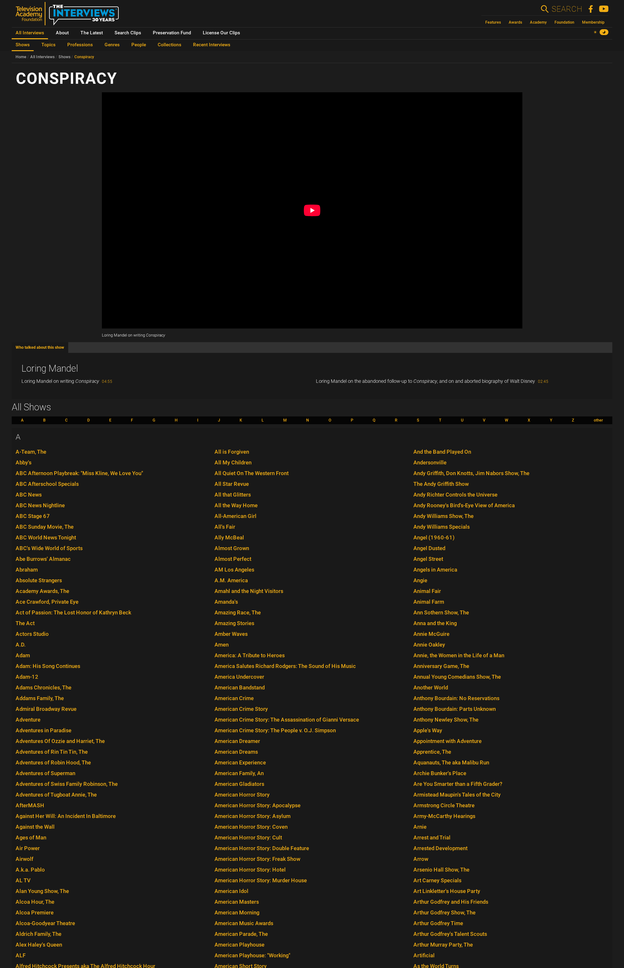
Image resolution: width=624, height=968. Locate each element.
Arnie (420, 827)
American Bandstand (239, 688)
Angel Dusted (429, 548)
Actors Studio (32, 634)
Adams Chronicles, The (43, 688)
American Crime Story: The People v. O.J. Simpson (275, 730)
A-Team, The (31, 452)
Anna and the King (435, 623)
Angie (420, 580)
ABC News (29, 495)
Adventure (28, 720)
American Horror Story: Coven (251, 827)
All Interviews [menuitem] (30, 33)
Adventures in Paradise (43, 730)
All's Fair (224, 527)
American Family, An (239, 773)
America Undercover (239, 677)
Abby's (23, 463)
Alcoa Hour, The (35, 902)
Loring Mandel (49, 368)
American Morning (236, 913)
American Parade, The (241, 934)
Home (21, 57)
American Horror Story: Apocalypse (257, 805)
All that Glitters (232, 495)
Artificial (424, 955)
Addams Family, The (40, 698)
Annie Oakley (429, 645)
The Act (25, 623)
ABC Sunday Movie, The (45, 527)
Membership (593, 22)
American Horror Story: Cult (248, 838)
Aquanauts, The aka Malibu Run (451, 763)
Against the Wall (35, 827)
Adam (23, 655)
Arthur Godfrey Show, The (444, 913)
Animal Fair (427, 591)
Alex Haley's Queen (39, 945)
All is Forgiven (231, 452)
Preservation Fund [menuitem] (172, 33)
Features (493, 22)
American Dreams (236, 752)
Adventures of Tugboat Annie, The (56, 795)
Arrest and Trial (431, 838)
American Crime (234, 698)
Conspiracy (84, 57)
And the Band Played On (442, 452)
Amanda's (226, 602)
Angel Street (428, 559)
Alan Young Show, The (42, 891)
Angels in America (435, 570)
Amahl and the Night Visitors (248, 591)
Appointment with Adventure (447, 741)
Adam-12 (27, 677)
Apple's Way (427, 730)
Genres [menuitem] (112, 44)
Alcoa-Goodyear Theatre (45, 923)
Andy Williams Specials (441, 527)
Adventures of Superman (45, 773)
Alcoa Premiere (35, 913)
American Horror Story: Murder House (260, 880)
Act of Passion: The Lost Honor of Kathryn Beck (73, 613)
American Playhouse (239, 945)
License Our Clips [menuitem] (221, 33)
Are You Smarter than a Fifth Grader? (457, 784)
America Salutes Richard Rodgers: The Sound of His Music (285, 666)
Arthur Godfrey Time (438, 923)
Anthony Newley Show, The (445, 720)
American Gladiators (239, 784)
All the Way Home (236, 505)
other (598, 420)
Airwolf (24, 859)
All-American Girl (235, 516)
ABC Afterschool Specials (47, 484)
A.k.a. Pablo (30, 870)
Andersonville (430, 463)
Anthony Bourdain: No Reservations (456, 698)
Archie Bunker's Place (439, 773)
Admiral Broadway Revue (46, 709)
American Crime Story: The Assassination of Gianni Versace (286, 720)
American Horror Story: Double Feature (261, 848)
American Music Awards (243, 923)
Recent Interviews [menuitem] (211, 44)
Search (566, 9)
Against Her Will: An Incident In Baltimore (66, 816)
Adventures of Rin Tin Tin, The (52, 752)
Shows (64, 57)
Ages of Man (31, 838)
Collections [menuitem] (169, 44)
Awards (515, 22)
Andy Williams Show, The (443, 516)
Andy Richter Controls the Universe (455, 495)
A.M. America (231, 580)
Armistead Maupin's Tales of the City (457, 795)
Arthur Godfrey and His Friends (450, 902)
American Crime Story (241, 709)
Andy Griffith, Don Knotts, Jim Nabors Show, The (471, 473)
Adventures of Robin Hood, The (53, 763)
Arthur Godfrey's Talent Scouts (450, 934)
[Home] (69, 15)
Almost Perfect (232, 559)
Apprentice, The (432, 752)
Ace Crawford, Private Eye (47, 602)
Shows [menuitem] (23, 44)
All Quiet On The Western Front (251, 473)
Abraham (27, 570)
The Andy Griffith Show (441, 484)
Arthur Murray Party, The (443, 945)
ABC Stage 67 (33, 516)
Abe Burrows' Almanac (43, 559)
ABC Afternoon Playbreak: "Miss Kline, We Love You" (79, 473)
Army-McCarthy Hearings (444, 816)
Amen (221, 645)
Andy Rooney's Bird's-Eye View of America (464, 505)
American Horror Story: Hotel (250, 870)
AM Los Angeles (234, 570)
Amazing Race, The (237, 613)
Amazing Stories (234, 623)
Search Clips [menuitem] (128, 33)
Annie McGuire (431, 634)
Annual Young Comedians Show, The (457, 677)
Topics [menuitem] (48, 44)
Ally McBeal (229, 538)
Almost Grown (231, 548)
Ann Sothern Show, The (441, 613)
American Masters (236, 902)
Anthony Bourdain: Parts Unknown (454, 709)
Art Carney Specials (437, 880)
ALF (21, 955)
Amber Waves (231, 634)
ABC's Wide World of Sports (49, 548)
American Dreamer (237, 741)
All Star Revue (231, 484)
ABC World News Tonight (46, 538)
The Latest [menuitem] (91, 33)
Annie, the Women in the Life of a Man (458, 655)
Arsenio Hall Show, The (441, 870)
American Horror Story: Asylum (252, 816)
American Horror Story (242, 795)
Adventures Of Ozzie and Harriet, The (60, 741)
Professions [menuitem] (80, 44)
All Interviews (42, 57)
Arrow (420, 859)
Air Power (28, 848)
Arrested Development (440, 848)
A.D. (21, 645)
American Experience (240, 763)
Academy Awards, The (42, 591)
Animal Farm (428, 602)
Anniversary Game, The (441, 666)
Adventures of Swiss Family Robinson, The (67, 784)
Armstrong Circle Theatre (444, 805)
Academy (538, 22)
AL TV (23, 880)
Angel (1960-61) (434, 538)
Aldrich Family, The (38, 934)
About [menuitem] (62, 33)
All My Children (233, 463)
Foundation (564, 22)
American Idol (231, 891)
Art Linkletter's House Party (446, 891)
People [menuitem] (138, 44)
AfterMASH (30, 805)
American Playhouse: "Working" (252, 955)
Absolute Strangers (39, 580)
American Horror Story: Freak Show (257, 859)
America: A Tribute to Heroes (249, 655)
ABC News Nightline (40, 505)
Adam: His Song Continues (48, 666)
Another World (430, 688)
